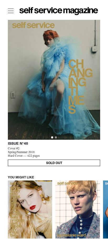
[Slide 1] (56, 137)
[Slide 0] (52, 137)
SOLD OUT (54, 163)
